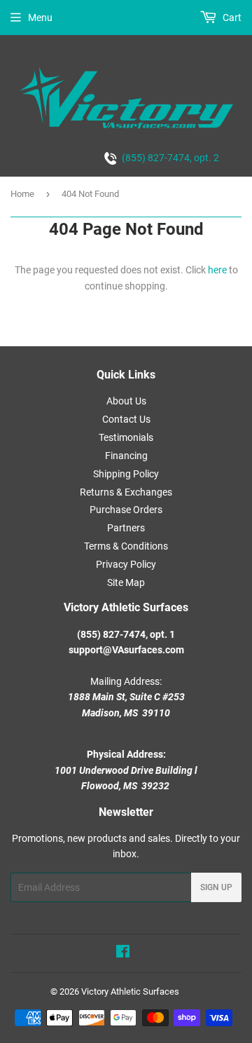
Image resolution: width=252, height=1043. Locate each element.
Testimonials (126, 437)
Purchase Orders (126, 509)
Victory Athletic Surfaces (130, 991)
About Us (126, 401)
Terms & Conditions (126, 546)
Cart (230, 17)
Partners (126, 527)
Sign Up (216, 887)
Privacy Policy (126, 564)
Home (22, 194)
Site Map (126, 582)
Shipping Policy (126, 473)
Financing (126, 455)
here (217, 269)
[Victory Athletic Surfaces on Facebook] (122, 953)
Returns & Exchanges (126, 492)
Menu (40, 17)
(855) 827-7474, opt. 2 (168, 157)
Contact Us (126, 419)
